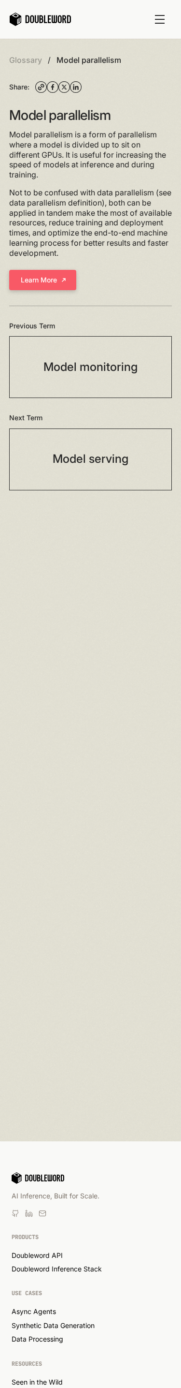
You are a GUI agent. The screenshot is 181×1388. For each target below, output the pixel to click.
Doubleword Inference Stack (57, 1269)
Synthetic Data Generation (53, 1325)
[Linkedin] (15, 1213)
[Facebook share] (52, 87)
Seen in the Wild (37, 1382)
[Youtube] (29, 1213)
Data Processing (37, 1339)
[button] (159, 19)
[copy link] (41, 87)
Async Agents (34, 1311)
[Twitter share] (64, 87)
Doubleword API (37, 1255)
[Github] (42, 1213)
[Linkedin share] (76, 87)
